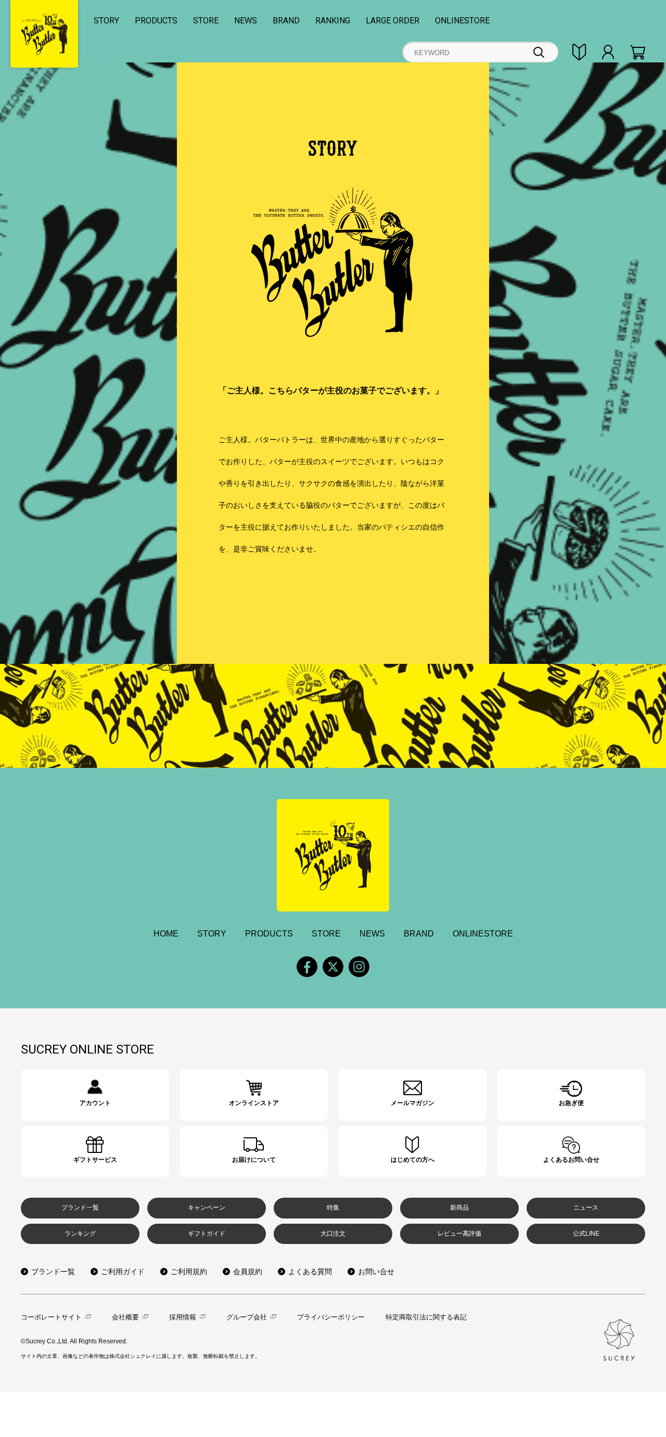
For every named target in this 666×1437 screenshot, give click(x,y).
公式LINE (586, 1233)
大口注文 (333, 1233)
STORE (206, 20)
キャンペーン (206, 1207)
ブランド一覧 (80, 1207)
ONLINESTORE (462, 20)
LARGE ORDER (392, 20)
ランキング (80, 1233)
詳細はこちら (95, 1095)
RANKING (332, 20)
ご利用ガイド (123, 1271)
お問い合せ (376, 1271)
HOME (165, 933)
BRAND (286, 20)
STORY (106, 20)
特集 (333, 1207)
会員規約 (247, 1271)
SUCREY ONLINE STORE (87, 1049)
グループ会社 (246, 1317)
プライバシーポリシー (331, 1317)
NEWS (245, 20)
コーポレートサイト (51, 1317)
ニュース (585, 1207)
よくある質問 (310, 1271)
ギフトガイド (206, 1233)
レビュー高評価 (459, 1233)
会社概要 (125, 1317)
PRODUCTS (156, 20)
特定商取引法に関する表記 (426, 1317)
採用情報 (182, 1317)
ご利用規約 (189, 1271)
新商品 (459, 1207)
